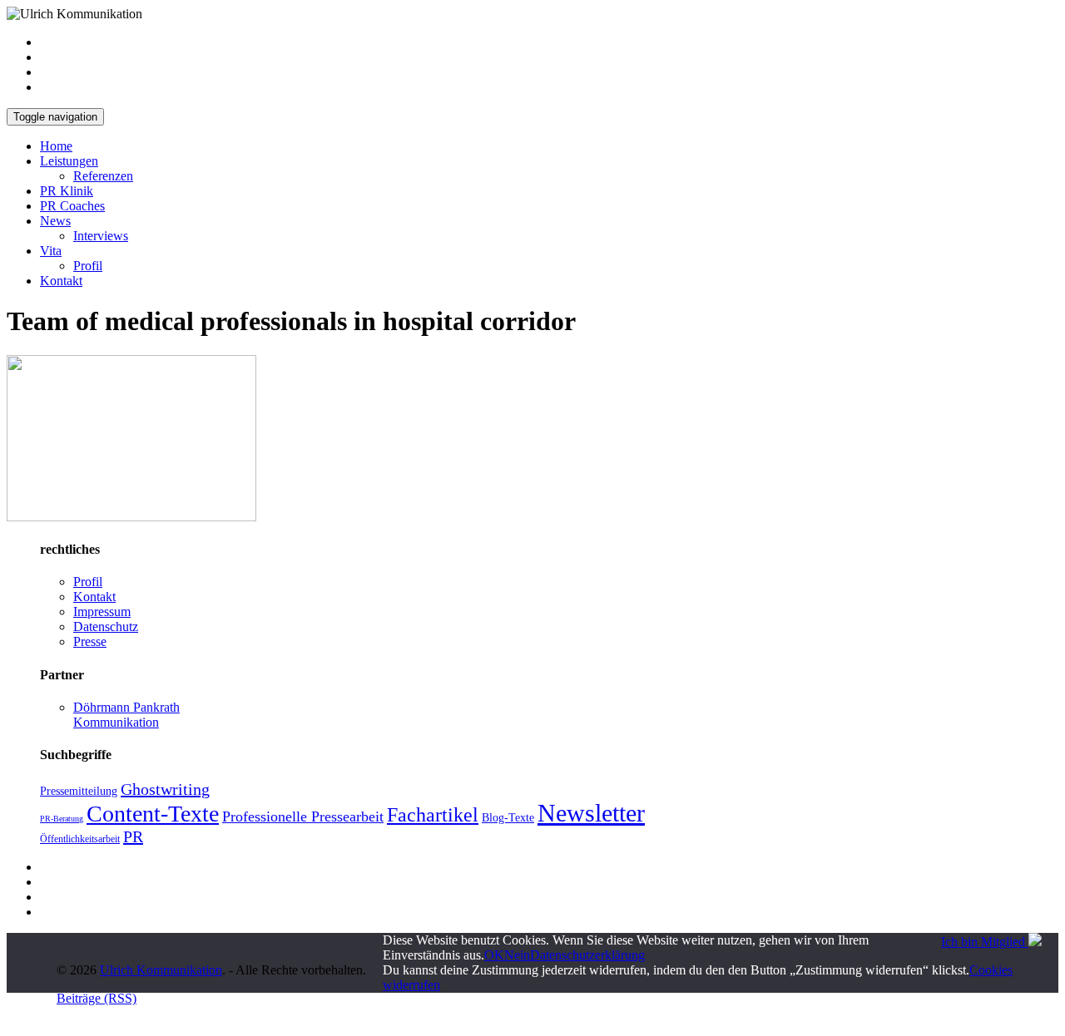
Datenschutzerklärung (587, 955)
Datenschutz (105, 626)
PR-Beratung (61, 818)
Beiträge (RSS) (96, 998)
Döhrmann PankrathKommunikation (126, 714)
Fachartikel (432, 815)
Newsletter (591, 812)
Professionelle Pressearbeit (303, 816)
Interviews (100, 236)
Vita (51, 251)
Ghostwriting (165, 789)
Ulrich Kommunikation (161, 970)
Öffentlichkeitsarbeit (80, 839)
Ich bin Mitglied (984, 942)
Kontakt (61, 281)
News (55, 221)
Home (56, 146)
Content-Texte (153, 813)
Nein (517, 955)
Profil (87, 266)
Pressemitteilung (78, 791)
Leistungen (69, 161)
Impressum (102, 611)
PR (133, 836)
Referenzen (103, 176)
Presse (89, 641)
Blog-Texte (508, 818)
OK (494, 955)
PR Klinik (66, 191)
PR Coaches (72, 206)
